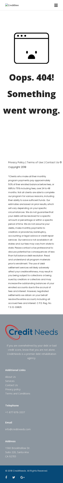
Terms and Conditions (17, 393)
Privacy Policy (16, 162)
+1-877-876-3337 (15, 412)
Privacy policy (12, 389)
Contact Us (52, 162)
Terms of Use (35, 162)
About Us (10, 376)
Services (10, 381)
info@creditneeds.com (18, 429)
